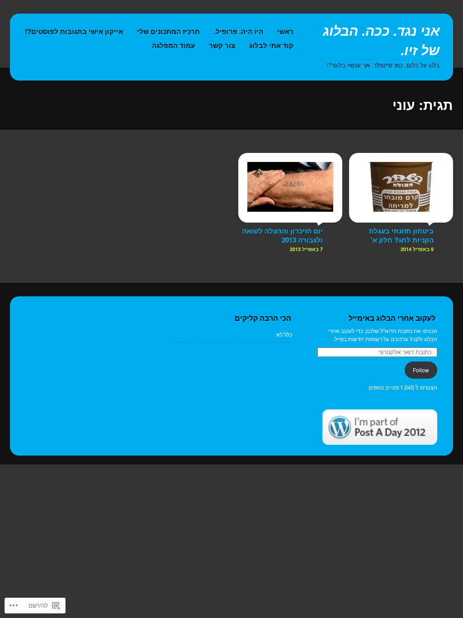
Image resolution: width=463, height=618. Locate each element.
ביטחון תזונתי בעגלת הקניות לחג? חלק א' (401, 235)
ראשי (285, 31)
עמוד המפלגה (173, 45)
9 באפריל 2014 (417, 249)
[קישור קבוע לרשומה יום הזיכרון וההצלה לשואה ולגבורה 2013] (290, 218)
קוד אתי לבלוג (271, 45)
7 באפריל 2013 (306, 249)
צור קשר (222, 45)
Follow (421, 370)
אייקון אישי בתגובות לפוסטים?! (74, 31)
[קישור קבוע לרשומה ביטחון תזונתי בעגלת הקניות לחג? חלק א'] (401, 218)
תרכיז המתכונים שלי (168, 31)
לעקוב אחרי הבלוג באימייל (392, 318)
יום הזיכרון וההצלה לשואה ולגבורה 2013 (282, 235)
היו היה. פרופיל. (238, 31)
